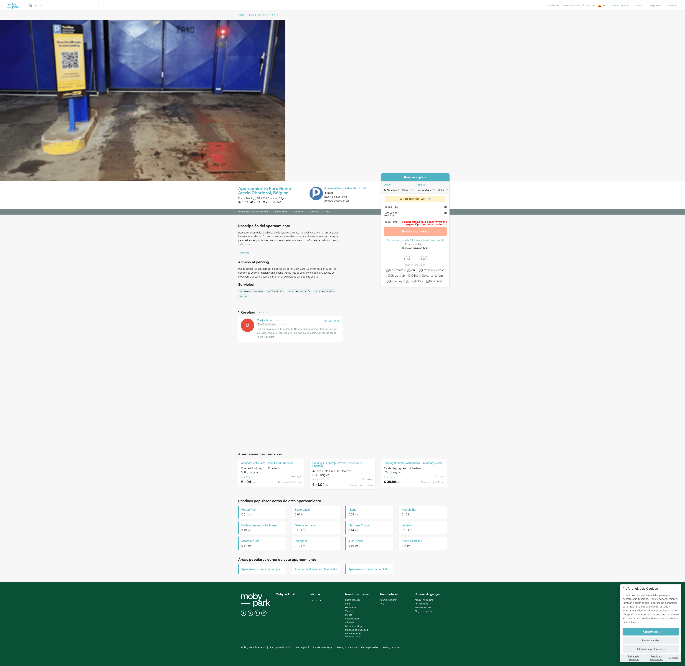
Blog (347, 603)
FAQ (382, 603)
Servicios (298, 211)
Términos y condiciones (656, 658)
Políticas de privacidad (356, 630)
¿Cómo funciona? (388, 600)
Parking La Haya (391, 647)
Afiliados (349, 622)
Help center (351, 607)
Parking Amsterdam (347, 647)
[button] (21, 100)
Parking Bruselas (369, 647)
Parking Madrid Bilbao (281, 647)
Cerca (327, 211)
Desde (387, 184)
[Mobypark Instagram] (264, 613)
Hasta (421, 184)
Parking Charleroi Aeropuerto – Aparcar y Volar (413, 463)
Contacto (673, 658)
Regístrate (655, 5)
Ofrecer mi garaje (619, 5)
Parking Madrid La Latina (253, 647)
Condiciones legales (355, 626)
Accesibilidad (281, 211)
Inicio (241, 14)
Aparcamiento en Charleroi (263, 14)
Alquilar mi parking (424, 600)
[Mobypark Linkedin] (257, 613)
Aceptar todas (651, 631)
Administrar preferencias (650, 649)
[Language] (602, 5)
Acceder (672, 5)
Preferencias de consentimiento (353, 635)
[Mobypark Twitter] (250, 613)
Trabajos (349, 611)
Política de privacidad (633, 658)
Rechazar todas (650, 640)
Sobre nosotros (353, 600)
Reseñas (313, 211)
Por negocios (421, 603)
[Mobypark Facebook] (243, 613)
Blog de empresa (423, 611)
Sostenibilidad (352, 618)
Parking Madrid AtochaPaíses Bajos (314, 647)
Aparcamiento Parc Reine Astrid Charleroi (267, 463)
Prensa (348, 615)
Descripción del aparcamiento (253, 211)
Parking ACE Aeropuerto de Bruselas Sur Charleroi (337, 464)
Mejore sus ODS (423, 607)
